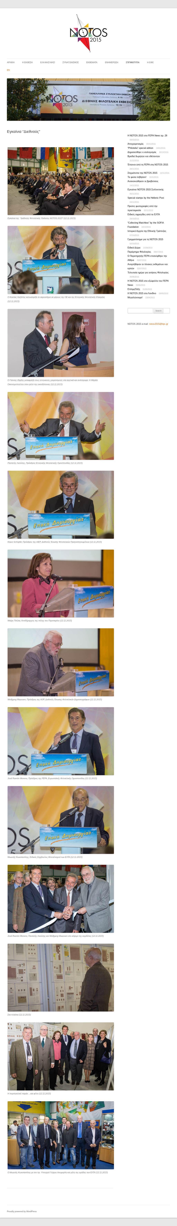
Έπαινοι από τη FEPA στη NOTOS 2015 (148, 164)
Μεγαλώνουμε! (135, 297)
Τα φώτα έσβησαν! (137, 177)
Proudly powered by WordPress (22, 1211)
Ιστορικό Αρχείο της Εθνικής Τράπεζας (147, 231)
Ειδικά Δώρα (134, 247)
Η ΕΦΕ (150, 62)
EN (8, 70)
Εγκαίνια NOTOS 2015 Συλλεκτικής (146, 189)
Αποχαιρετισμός (135, 144)
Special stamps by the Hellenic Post (146, 198)
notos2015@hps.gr (158, 324)
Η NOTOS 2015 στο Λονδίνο (142, 293)
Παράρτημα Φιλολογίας (139, 251)
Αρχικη (11, 62)
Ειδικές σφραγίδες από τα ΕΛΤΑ (144, 214)
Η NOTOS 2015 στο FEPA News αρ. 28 (147, 135)
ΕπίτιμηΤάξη (134, 289)
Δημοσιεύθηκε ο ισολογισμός (142, 152)
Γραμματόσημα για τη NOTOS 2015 (145, 239)
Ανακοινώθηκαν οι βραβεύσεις (143, 181)
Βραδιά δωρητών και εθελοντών (144, 156)
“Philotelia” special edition (140, 148)
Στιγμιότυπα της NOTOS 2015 (142, 173)
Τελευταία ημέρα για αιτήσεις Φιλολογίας (148, 272)
